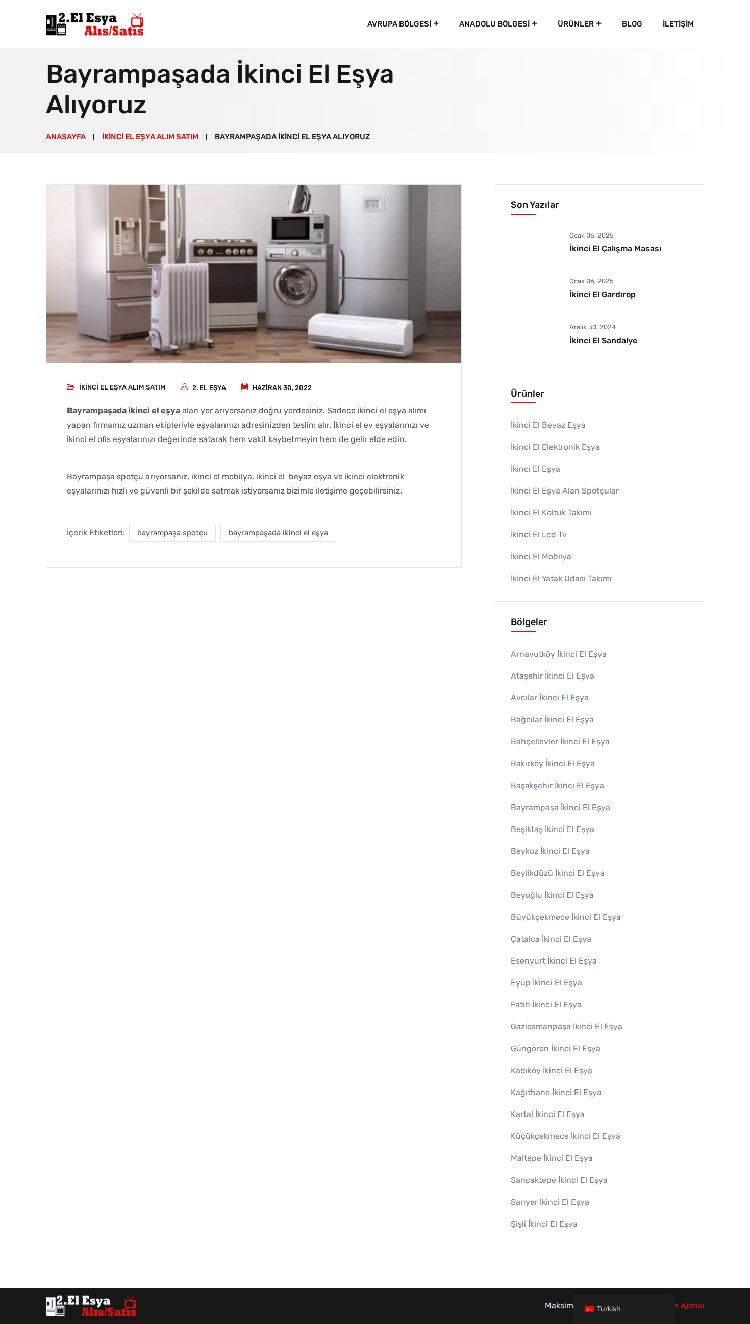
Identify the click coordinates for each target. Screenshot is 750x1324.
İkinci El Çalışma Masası (615, 248)
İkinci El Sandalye (603, 340)
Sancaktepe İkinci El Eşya (559, 1180)
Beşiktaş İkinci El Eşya (552, 829)
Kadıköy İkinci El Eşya (551, 1070)
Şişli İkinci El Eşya (544, 1224)
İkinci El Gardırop (602, 294)
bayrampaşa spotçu (172, 532)
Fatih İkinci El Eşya (546, 1004)
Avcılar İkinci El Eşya (550, 698)
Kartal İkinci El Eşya (548, 1114)
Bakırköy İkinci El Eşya (553, 763)
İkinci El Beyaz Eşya (548, 425)
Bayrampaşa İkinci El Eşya (560, 807)
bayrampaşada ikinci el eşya (278, 532)
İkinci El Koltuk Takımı (551, 512)
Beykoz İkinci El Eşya (550, 851)
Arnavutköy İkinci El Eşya (559, 654)
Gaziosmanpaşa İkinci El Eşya (566, 1026)
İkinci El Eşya (535, 469)
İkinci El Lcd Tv (539, 534)
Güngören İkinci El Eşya (556, 1048)
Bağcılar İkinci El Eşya (552, 719)
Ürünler (576, 24)
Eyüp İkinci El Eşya (546, 983)
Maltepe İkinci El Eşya (552, 1158)
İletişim (678, 24)
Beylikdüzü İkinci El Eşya (558, 873)
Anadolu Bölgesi (494, 24)
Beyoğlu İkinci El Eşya (552, 895)
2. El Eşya (209, 388)
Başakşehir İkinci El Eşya (557, 785)
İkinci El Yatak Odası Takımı (561, 578)
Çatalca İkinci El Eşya (551, 939)
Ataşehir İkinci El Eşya (552, 676)
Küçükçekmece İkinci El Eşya (565, 1136)
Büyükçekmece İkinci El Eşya (566, 917)
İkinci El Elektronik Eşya (555, 447)
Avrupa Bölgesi (399, 24)
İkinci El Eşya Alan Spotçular (565, 491)
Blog (632, 24)
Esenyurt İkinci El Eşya (554, 961)
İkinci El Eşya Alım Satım (122, 387)
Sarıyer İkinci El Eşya (550, 1202)
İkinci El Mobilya (541, 556)
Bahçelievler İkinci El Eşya (560, 741)
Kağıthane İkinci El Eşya (556, 1092)
